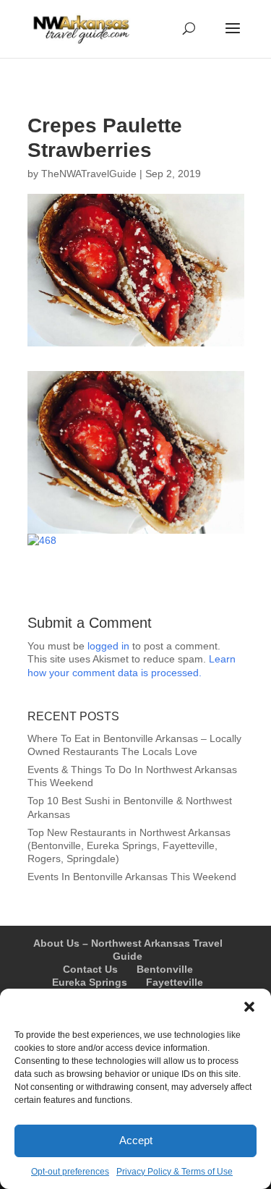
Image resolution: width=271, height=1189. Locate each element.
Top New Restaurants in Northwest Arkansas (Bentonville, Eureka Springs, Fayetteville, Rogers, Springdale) (129, 845)
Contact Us (90, 969)
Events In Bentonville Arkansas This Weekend (131, 876)
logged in (108, 646)
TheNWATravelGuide (89, 173)
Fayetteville (174, 982)
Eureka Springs (89, 982)
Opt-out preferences (70, 1172)
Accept (135, 1140)
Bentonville (165, 969)
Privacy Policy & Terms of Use (174, 1172)
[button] (249, 1007)
